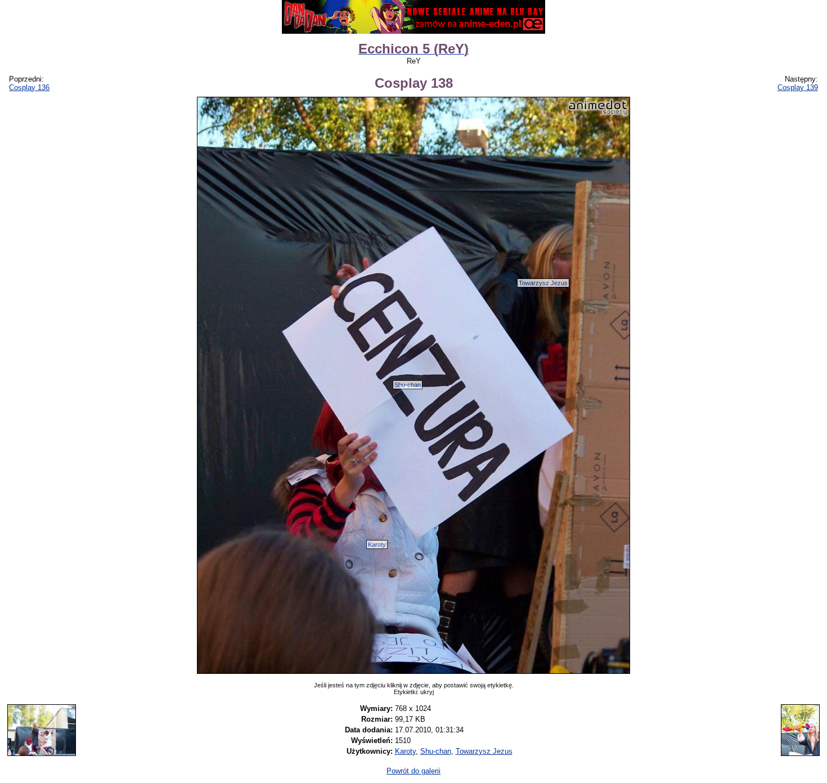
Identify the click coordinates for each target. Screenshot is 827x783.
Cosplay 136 (29, 87)
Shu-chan (407, 384)
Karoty (377, 544)
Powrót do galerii (413, 771)
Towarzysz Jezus (543, 283)
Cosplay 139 (797, 87)
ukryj (427, 691)
